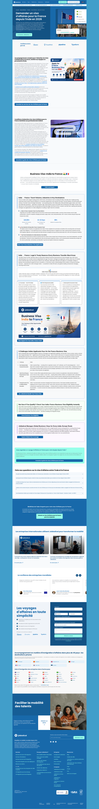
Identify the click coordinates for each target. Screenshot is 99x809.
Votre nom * (56, 606)
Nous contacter (57, 761)
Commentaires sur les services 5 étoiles (44, 773)
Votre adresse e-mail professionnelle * (62, 616)
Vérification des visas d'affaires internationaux (74, 763)
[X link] (53, 741)
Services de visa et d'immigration (23, 754)
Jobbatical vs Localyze (59, 769)
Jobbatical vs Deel (58, 771)
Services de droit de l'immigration (23, 759)
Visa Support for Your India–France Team (30, 340)
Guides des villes (71, 757)
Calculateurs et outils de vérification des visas (75, 760)
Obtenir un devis (62, 2)
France (28, 9)
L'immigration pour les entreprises (23, 774)
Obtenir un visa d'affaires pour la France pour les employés (49, 516)
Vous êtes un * (57, 611)
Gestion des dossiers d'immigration (42, 761)
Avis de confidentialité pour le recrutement (73, 804)
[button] (24, 2)
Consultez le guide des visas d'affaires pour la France (49, 460)
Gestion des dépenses (42, 767)
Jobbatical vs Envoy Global (58, 774)
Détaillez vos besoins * (58, 627)
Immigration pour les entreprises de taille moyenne (25, 769)
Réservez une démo (20, 764)
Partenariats (57, 764)
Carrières (56, 759)
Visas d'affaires (23, 9)
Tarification (47, 2)
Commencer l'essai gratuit (73, 2)
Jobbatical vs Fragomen (57, 778)
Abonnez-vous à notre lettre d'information (58, 734)
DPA (54, 804)
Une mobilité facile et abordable (44, 754)
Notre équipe (57, 757)
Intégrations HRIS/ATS (42, 770)
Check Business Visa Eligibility (30, 415)
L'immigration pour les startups (23, 772)
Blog (68, 754)
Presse (68, 769)
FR (83, 2)
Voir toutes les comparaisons (57, 785)
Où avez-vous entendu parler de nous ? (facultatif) (64, 622)
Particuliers (73, 614)
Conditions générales (48, 804)
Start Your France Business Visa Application (30, 244)
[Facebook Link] (50, 741)
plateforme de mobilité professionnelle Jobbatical (27, 87)
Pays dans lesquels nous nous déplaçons (25, 761)
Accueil (17, 9)
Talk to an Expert (49, 187)
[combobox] (83, 2)
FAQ (68, 771)
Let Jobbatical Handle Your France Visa (30, 394)
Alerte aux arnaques (71, 773)
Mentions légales (81, 804)
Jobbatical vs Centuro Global (59, 782)
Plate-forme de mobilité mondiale (42, 757)
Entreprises (59, 614)
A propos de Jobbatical (59, 754)
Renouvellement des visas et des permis (43, 765)
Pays (68, 766)
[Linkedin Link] (55, 741)
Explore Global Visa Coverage (30, 437)
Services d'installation (21, 757)
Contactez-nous (45, 685)
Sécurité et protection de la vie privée (61, 804)
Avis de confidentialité (41, 804)
